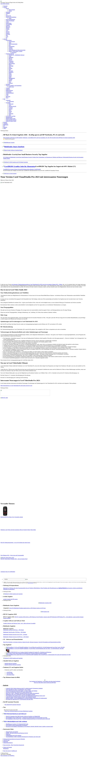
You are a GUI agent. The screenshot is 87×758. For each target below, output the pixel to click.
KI (6, 37)
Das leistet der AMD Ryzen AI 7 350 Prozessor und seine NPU (19, 699)
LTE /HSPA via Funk (10, 116)
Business (5, 122)
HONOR (8, 34)
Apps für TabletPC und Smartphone (13, 85)
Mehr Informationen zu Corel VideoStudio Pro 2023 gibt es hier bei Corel (16, 385)
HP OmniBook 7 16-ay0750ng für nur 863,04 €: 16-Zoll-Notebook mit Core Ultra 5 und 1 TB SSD (43, 647)
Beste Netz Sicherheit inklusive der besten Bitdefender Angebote (18, 711)
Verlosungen (8, 91)
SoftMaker (11, 57)
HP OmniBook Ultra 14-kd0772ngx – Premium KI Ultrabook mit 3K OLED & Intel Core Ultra (26, 717)
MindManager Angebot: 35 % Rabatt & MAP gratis (17, 724)
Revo (7, 97)
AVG (10, 114)
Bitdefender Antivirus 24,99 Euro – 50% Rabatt (13, 629)
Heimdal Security (12, 106)
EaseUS (10, 59)
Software (5, 39)
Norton (10, 111)
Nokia (10, 18)
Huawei (7, 33)
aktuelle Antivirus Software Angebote (13, 664)
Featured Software (10, 53)
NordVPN (11, 113)
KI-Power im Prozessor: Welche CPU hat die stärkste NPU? (19, 692)
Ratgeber (5, 127)
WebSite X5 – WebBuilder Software (16, 55)
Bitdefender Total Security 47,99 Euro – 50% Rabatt (14, 632)
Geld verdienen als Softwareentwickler (17, 50)
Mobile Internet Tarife (10, 118)
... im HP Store (9, 672)
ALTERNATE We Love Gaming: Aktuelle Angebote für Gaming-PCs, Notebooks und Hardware (30, 652)
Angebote (5, 123)
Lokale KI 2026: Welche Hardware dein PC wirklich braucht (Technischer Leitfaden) (24, 688)
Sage (10, 81)
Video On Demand (10, 20)
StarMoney (11, 72)
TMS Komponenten (13, 44)
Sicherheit (8, 102)
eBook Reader (12, 9)
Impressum (5, 741)
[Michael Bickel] (1, 1)
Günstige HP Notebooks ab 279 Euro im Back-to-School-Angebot (32, 653)
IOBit (10, 77)
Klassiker (8, 84)
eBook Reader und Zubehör (12, 731)
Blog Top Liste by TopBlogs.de (10, 750)
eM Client (11, 70)
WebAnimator (12, 63)
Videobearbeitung (10, 92)
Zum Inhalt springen (5, 3)
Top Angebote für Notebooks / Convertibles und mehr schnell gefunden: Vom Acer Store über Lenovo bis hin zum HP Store (44, 682)
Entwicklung (8, 40)
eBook (7, 8)
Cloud (7, 22)
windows (8, 89)
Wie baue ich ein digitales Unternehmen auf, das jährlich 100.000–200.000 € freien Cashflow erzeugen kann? (29, 726)
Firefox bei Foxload (7, 747)
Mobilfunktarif (9, 117)
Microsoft (8, 26)
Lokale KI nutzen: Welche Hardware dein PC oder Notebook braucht (21, 697)
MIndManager (12, 78)
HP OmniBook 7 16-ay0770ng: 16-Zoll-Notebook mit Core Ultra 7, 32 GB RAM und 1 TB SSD (43, 648)
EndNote (11, 83)
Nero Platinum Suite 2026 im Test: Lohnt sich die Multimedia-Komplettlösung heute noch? (25, 695)
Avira (10, 105)
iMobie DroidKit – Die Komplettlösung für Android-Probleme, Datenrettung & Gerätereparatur (26, 698)
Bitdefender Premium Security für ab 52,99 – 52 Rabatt (15, 634)
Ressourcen (13, 52)
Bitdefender (5, 124)
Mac (7, 35)
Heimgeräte (8, 15)
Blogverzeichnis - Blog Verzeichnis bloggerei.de (13, 745)
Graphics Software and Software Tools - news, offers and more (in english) (19, 623)
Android (10, 47)
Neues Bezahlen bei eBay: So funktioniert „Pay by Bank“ (18, 689)
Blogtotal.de (5, 748)
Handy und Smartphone (11, 17)
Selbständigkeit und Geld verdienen (17, 721)
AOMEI (10, 79)
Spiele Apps (11, 86)
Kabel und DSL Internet (11, 119)
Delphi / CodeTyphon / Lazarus (15, 51)
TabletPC (8, 13)
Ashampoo (11, 61)
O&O (10, 67)
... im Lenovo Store (10, 674)
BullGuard (11, 103)
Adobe (10, 74)
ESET (10, 110)
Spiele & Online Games (11, 121)
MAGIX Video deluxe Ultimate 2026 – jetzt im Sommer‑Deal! (14, 558)
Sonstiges (11, 48)
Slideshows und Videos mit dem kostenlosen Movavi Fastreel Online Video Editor (18, 529)
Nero (10, 69)
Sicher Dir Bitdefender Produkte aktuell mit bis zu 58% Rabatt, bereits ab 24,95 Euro (27, 608)
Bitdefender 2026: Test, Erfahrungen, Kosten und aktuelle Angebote (20, 694)
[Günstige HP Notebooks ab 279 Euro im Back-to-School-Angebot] (12, 653)
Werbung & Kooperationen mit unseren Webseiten (14, 739)
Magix (10, 64)
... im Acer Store (9, 673)
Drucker (8, 31)
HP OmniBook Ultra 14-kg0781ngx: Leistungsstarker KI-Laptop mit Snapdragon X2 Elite (51, 654)
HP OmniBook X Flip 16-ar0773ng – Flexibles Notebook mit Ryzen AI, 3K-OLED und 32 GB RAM (28, 718)
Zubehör (8, 25)
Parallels (10, 68)
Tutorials (8, 88)
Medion (7, 28)
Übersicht (5, 6)
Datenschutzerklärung (8, 742)
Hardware (8, 12)
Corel (10, 56)
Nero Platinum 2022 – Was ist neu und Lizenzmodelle (12, 555)
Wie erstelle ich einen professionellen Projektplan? (16, 725)
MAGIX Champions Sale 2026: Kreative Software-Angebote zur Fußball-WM (23, 716)
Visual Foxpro (12, 41)
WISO (10, 73)
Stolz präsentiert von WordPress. (7, 755)
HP (4, 126)
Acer (7, 30)
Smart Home (8, 23)
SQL (10, 45)
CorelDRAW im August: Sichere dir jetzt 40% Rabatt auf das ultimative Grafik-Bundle (22, 169)
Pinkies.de (8, 734)
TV (6, 14)
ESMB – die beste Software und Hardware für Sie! (17, 733)
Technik (5, 7)
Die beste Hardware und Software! (16, 713)
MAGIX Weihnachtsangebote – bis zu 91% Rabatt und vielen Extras (15, 542)
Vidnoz (10, 75)
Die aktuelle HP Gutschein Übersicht (13, 704)
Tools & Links (6, 740)
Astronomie (11, 101)
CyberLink (11, 62)
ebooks (10, 10)
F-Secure (11, 107)
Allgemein (8, 100)
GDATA (10, 108)
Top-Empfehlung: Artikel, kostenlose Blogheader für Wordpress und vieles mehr (23, 736)
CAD (7, 95)
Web (4, 99)
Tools (10, 42)
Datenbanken (11, 46)
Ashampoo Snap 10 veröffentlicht (8, 571)
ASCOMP (11, 66)
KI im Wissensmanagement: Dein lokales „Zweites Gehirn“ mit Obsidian (21, 690)
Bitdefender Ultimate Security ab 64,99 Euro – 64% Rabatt (16, 636)
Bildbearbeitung (9, 90)
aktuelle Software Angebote (11, 663)
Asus (7, 36)
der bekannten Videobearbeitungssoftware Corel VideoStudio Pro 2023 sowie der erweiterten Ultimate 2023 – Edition (37, 284)
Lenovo (7, 29)
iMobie (10, 80)
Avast (10, 112)
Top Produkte (9, 24)
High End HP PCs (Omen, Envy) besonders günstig (12, 517)
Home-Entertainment (10, 19)
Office (4, 128)
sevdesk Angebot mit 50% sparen (10, 599)
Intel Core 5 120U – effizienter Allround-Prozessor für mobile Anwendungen (22, 693)
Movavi (10, 58)
